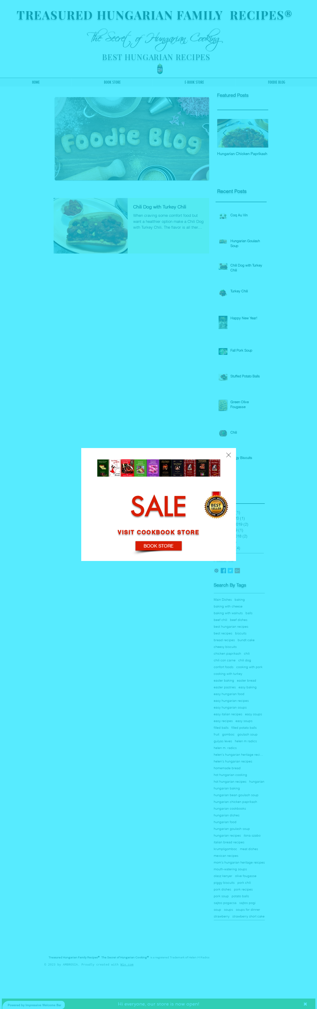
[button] (228, 455)
